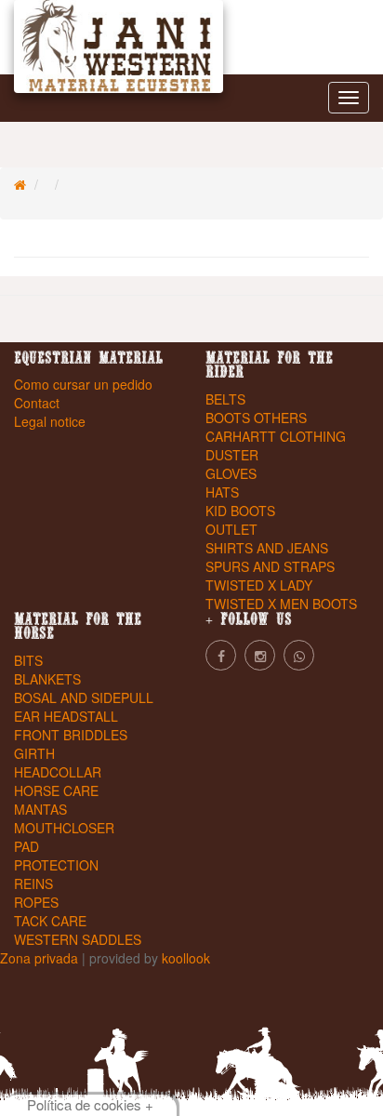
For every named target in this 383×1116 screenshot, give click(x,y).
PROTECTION (56, 865)
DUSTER (231, 454)
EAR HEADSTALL (66, 716)
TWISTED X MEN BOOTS (281, 603)
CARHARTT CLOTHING (275, 436)
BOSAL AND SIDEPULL (83, 697)
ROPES (36, 902)
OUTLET (231, 529)
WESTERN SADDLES (77, 939)
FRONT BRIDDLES (70, 734)
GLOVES (231, 473)
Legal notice (50, 421)
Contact (36, 402)
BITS (28, 660)
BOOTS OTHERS (256, 417)
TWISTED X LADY (258, 585)
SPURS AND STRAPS (270, 566)
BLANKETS (47, 679)
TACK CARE (50, 920)
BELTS (225, 399)
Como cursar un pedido (83, 384)
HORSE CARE (56, 790)
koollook (186, 958)
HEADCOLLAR (57, 772)
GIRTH (34, 753)
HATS (222, 492)
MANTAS (40, 809)
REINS (33, 883)
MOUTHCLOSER (64, 827)
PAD (26, 846)
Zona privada (41, 958)
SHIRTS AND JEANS (266, 547)
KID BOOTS (240, 510)
